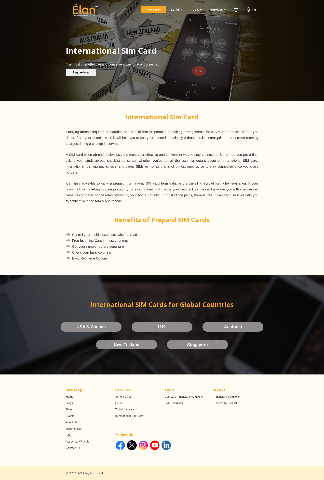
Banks (175, 9)
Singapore (197, 344)
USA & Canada (91, 326)
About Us (71, 422)
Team (69, 409)
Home (69, 396)
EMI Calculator (174, 403)
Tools (195, 9)
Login (254, 9)
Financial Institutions (227, 396)
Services (216, 9)
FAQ (68, 435)
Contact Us (73, 448)
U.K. (162, 326)
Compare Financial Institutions (184, 396)
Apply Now (153, 9)
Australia (233, 326)
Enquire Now (81, 72)
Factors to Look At (225, 403)
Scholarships (123, 396)
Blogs (69, 403)
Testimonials (74, 428)
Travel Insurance (125, 409)
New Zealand (126, 344)
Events (70, 416)
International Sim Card (129, 416)
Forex (119, 403)
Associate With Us (77, 441)
